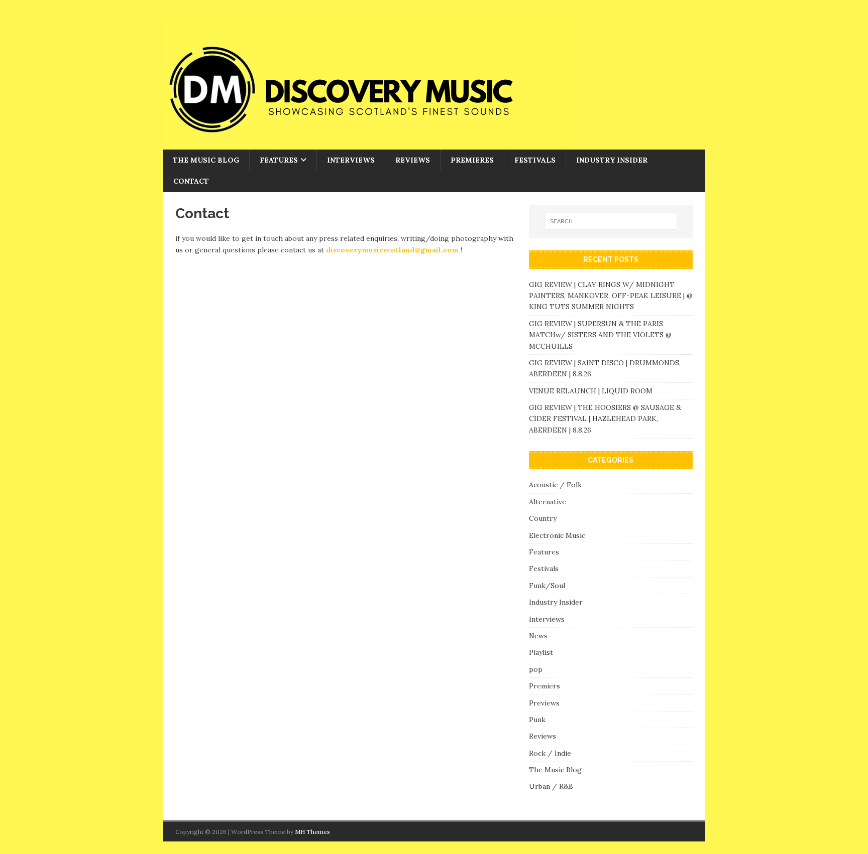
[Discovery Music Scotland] (369, 144)
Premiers (544, 685)
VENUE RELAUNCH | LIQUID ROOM (592, 390)
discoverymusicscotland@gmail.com (392, 249)
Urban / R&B (551, 786)
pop (535, 669)
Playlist (541, 652)
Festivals (535, 160)
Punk (537, 719)
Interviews (351, 160)
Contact (191, 181)
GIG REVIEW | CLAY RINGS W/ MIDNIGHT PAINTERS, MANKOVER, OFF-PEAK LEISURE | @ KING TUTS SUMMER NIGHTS (611, 296)
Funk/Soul (547, 585)
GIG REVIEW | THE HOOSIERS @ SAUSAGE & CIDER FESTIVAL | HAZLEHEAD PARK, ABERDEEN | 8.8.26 (605, 419)
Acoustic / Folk (555, 484)
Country (543, 518)
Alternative (547, 501)
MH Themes (312, 831)
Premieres (472, 160)
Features (279, 160)
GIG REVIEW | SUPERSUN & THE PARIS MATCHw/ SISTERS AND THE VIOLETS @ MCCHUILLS (600, 335)
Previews (544, 702)
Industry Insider (611, 160)
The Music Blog (206, 160)
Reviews (412, 160)
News (538, 635)
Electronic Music (557, 535)
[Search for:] (611, 221)
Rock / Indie (550, 753)
